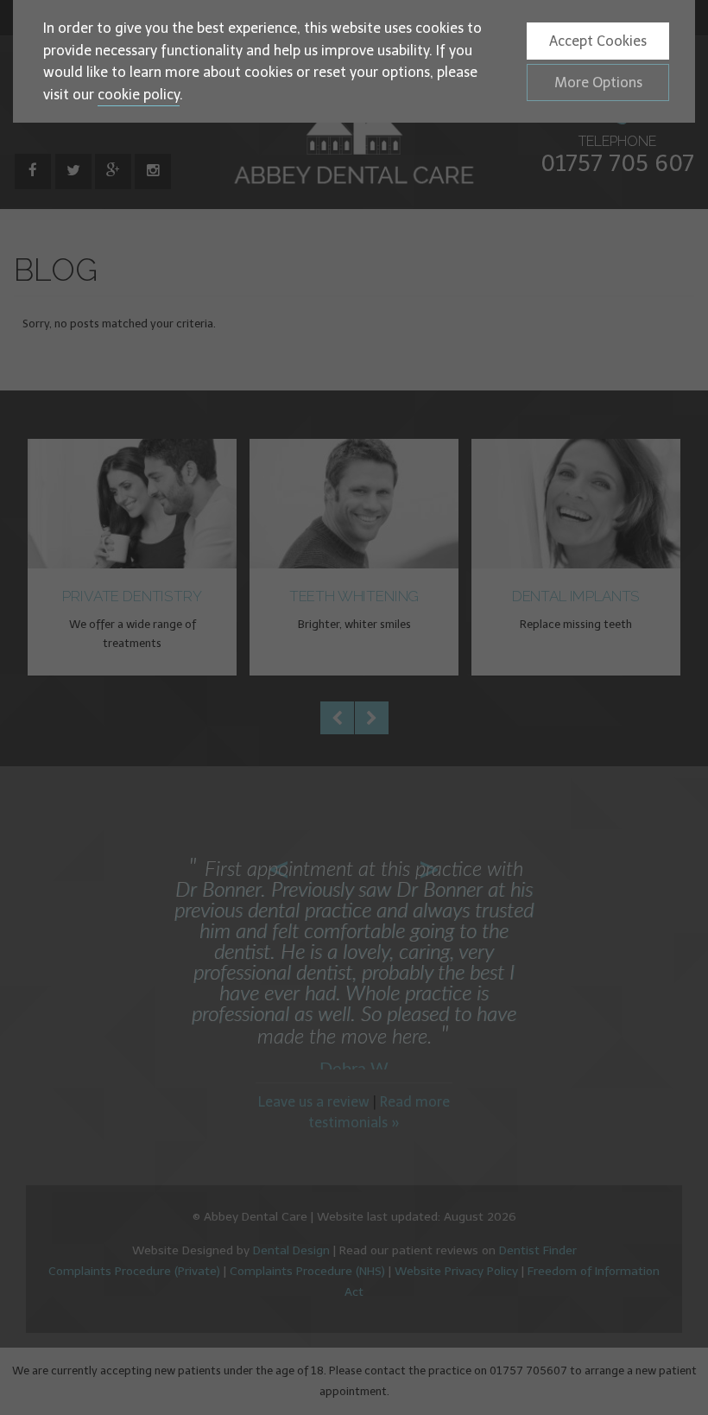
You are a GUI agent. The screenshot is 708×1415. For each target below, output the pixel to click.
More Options (598, 82)
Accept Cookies (598, 41)
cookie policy (139, 94)
